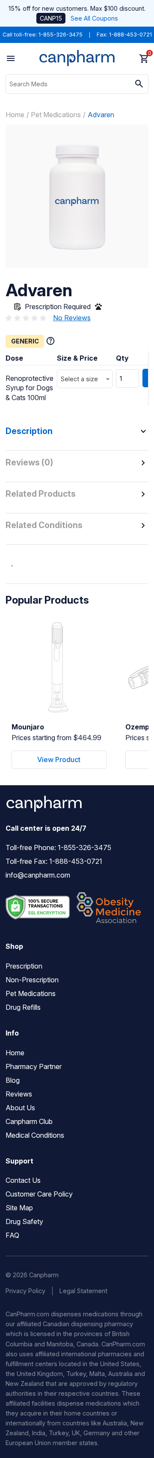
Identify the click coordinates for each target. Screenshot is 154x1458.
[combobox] (85, 379)
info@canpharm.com (38, 875)
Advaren (101, 114)
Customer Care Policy (39, 1194)
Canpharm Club (29, 1121)
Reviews (19, 1094)
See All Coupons (94, 18)
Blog (13, 1080)
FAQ (12, 1235)
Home (15, 114)
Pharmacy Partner (34, 1066)
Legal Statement (83, 1290)
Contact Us (23, 1180)
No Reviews (72, 317)
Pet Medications (56, 114)
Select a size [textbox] (79, 379)
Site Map (19, 1207)
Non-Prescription (32, 979)
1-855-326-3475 (60, 34)
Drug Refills (23, 1007)
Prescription (24, 966)
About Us (20, 1107)
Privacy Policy (25, 1290)
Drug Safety (24, 1221)
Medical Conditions (35, 1135)
